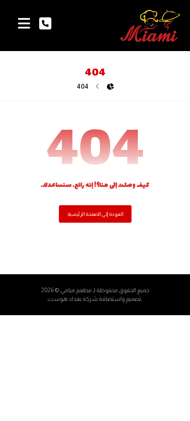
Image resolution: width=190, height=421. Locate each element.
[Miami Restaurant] (150, 25)
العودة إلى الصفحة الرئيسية (95, 214)
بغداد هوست (65, 298)
